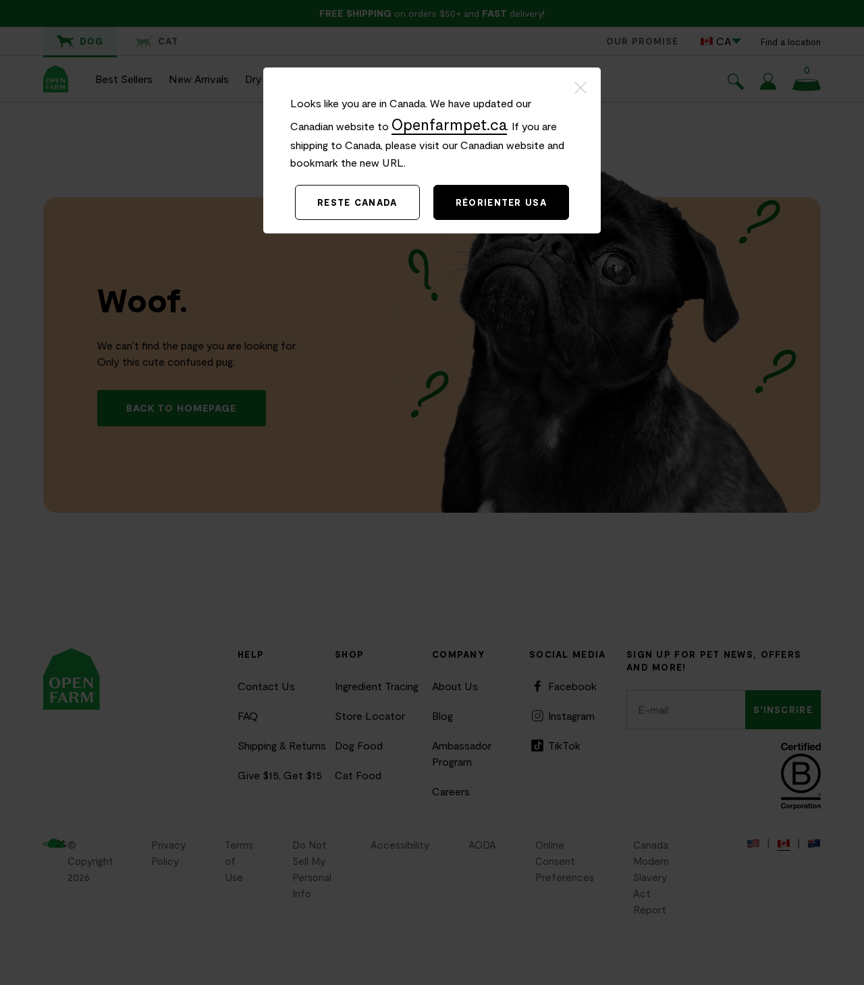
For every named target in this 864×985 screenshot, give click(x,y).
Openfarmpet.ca (449, 124)
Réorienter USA (501, 202)
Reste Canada (357, 202)
